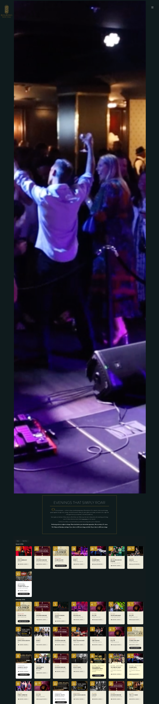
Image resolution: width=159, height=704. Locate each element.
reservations (84, 519)
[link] (61, 566)
